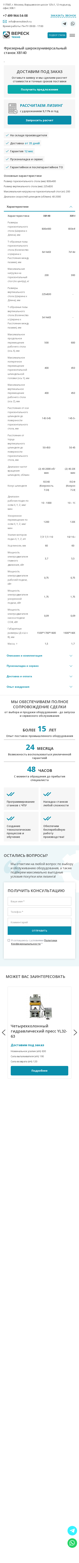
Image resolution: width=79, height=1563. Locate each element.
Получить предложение (39, 89)
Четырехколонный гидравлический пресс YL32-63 (39, 1031)
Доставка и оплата (19, 676)
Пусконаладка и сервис (23, 665)
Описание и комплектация (24, 655)
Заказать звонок (63, 15)
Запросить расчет (39, 120)
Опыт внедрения (18, 686)
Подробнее (39, 1070)
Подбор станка (57, 35)
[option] (39, 1032)
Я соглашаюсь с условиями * (32, 942)
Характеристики (18, 206)
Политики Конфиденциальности (34, 942)
